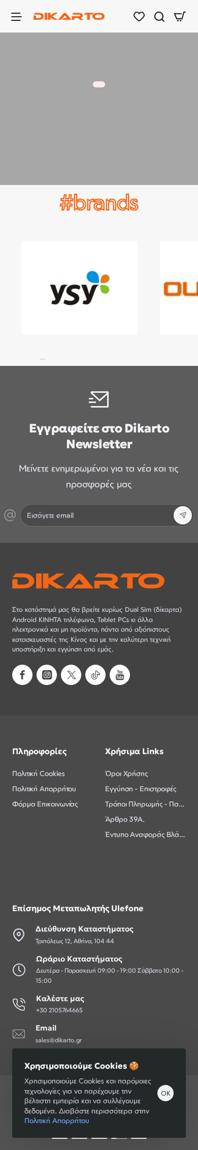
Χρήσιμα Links (134, 751)
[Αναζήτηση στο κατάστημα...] (159, 16)
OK (166, 1093)
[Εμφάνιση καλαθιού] (180, 16)
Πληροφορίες (39, 751)
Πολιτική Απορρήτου (56, 1120)
